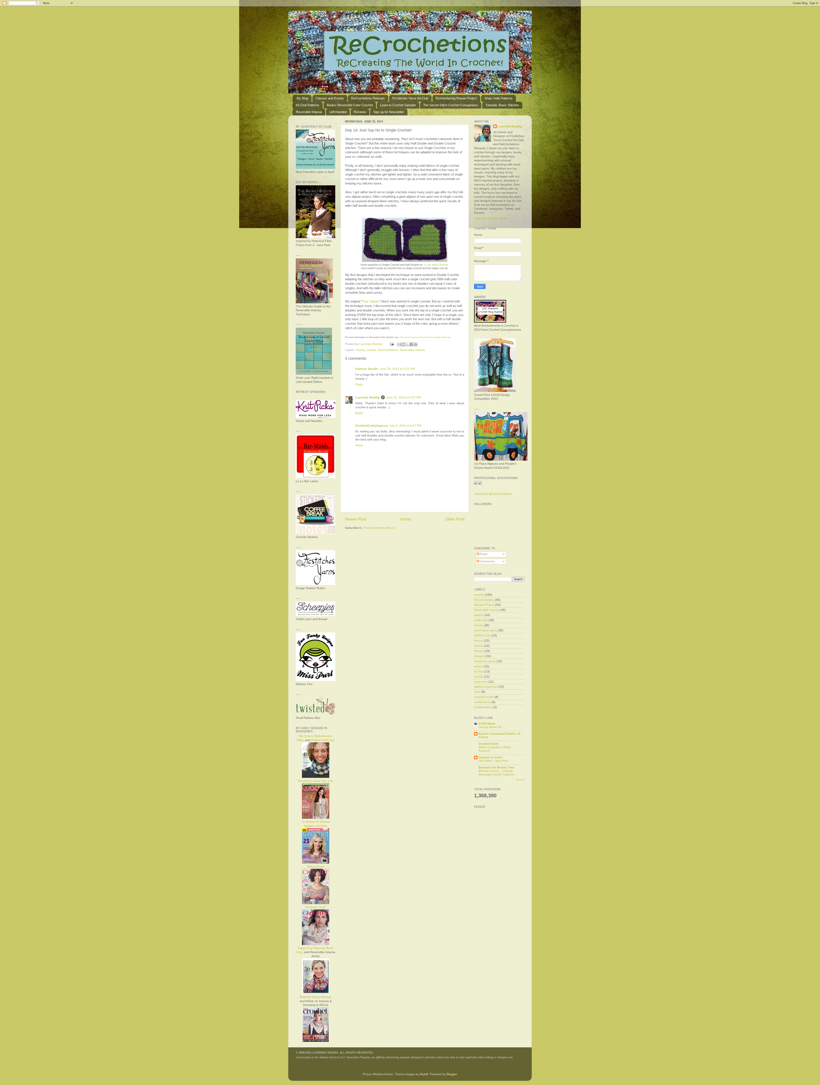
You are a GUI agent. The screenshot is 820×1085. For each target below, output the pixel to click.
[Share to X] (407, 344)
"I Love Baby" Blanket (435, 264)
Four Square (370, 301)
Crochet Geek (488, 743)
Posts (483, 554)
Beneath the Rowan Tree (496, 767)
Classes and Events (330, 98)
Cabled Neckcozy (322, 740)
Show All (520, 779)
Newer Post (355, 519)
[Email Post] (391, 344)
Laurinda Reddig (367, 397)
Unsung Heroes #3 (490, 727)
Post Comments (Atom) (379, 527)
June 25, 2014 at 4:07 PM (403, 397)
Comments (487, 561)
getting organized (486, 686)
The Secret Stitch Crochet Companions (450, 105)
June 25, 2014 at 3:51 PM (397, 368)
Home (405, 519)
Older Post (454, 519)
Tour (477, 691)
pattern (479, 615)
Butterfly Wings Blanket (315, 997)
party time (481, 681)
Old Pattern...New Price (493, 760)
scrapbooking (483, 707)
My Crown (306, 736)
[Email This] (399, 344)
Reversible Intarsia (309, 112)
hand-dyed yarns (485, 630)
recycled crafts (484, 697)
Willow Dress (315, 866)
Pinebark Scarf (315, 907)
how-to (478, 640)
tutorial (478, 645)
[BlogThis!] (403, 344)
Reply (359, 384)
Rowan (478, 651)
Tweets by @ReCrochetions (493, 493)
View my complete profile (491, 218)
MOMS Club (482, 635)
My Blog (302, 98)
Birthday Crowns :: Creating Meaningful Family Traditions (496, 772)
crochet (371, 350)
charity (360, 350)
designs (479, 656)
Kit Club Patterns (307, 105)
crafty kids (481, 620)
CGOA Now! (487, 723)
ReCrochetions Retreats (368, 98)
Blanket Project (484, 604)
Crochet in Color (490, 757)
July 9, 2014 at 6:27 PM (405, 425)
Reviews (360, 112)
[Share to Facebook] (411, 344)
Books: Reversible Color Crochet (350, 105)
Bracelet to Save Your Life (315, 781)
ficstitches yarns (485, 661)
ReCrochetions (388, 350)
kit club (478, 671)
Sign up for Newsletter (388, 112)
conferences (482, 702)
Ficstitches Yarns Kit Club (410, 98)
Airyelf (424, 1074)
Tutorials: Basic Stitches (502, 105)
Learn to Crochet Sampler (398, 105)
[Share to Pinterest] (415, 344)
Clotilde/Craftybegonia (371, 425)
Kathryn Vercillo (366, 368)
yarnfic (478, 676)
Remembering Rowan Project (456, 98)
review (478, 666)
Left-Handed (337, 112)
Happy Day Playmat (311, 948)
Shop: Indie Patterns (498, 98)
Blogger (452, 1074)
